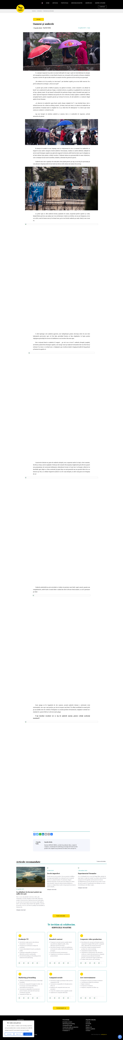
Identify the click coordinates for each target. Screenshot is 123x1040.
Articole (55, 3)
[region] (18, 1028)
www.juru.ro (104, 1034)
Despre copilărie (100, 3)
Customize (9, 1034)
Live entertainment (68, 1029)
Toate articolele (101, 861)
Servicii (88, 1025)
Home (47, 3)
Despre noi (88, 3)
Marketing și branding (69, 1024)
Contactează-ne (61, 1008)
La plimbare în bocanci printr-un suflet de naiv (29, 893)
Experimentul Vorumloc (87, 873)
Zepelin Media (47, 28)
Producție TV (66, 1030)
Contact (102, 7)
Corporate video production (70, 1027)
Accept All (27, 1034)
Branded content (67, 1022)
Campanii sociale (67, 1025)
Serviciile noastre (76, 3)
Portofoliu (64, 3)
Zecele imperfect (53, 873)
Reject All (18, 1034)
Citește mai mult (21, 910)
